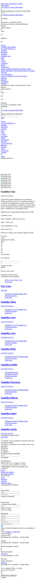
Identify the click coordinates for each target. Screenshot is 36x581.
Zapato (23, 69)
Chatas (3, 69)
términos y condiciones (13, 532)
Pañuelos (3, 80)
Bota (19, 69)
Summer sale (5, 67)
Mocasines (4, 52)
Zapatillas (4, 50)
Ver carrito (4, 553)
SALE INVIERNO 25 (8, 76)
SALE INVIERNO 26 (8, 49)
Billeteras (4, 78)
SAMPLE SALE (6, 47)
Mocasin (21, 71)
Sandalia (15, 69)
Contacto (20, 4)
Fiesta (9, 56)
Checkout (4, 563)
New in (3, 45)
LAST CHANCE (6, 74)
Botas (14, 47)
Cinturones (4, 63)
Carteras (3, 61)
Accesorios (31, 71)
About (6, 4)
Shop (2, 4)
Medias (3, 65)
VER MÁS (4, 437)
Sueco (26, 71)
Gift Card (4, 72)
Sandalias (4, 54)
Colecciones (13, 4)
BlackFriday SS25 (12, 71)
